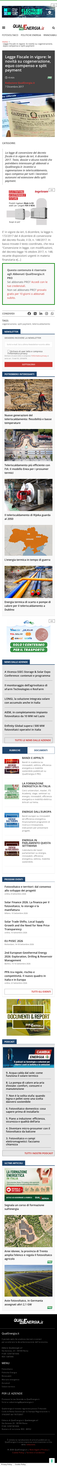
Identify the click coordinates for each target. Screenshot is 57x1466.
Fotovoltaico (10, 35)
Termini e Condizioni (35, 1452)
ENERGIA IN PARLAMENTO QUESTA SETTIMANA (36, 843)
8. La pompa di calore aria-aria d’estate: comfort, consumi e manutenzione (25, 1086)
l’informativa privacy (39, 356)
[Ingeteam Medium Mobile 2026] (28, 206)
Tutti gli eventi (41, 991)
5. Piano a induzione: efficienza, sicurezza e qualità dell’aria (25, 1120)
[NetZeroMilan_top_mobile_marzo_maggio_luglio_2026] (28, 11)
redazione (30, 1444)
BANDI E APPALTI (33, 758)
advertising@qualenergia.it (21, 1402)
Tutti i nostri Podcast (39, 1153)
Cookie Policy (18, 1452)
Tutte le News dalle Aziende (33, 740)
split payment (24, 324)
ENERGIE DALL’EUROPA (36, 811)
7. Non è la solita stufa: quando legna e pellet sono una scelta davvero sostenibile (25, 1099)
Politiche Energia (31, 35)
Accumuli (6, 1383)
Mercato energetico (10, 1379)
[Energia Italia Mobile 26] (28, 637)
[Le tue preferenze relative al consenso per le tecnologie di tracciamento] (52, 1461)
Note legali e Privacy (39, 1449)
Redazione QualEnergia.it (20, 82)
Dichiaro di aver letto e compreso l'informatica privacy (25, 352)
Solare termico (8, 1386)
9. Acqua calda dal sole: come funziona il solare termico (24, 1074)
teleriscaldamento (41, 324)
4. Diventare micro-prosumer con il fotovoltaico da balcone (28, 1130)
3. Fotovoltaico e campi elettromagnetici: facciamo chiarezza (23, 1141)
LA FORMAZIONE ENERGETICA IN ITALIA (36, 785)
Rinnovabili (7, 1376)
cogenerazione (9, 324)
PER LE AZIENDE (12, 1393)
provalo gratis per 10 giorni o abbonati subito (26, 294)
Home (5, 42)
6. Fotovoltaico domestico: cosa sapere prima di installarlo (26, 1110)
